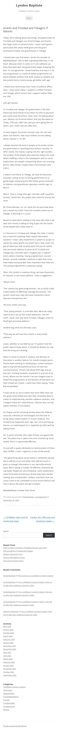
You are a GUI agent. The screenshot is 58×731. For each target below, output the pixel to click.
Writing (6, 709)
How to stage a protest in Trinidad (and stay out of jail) (25, 547)
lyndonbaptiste (9, 575)
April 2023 (7, 655)
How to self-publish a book (14, 557)
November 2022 (9, 669)
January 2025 (8, 629)
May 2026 (7, 626)
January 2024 (8, 642)
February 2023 (9, 662)
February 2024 (9, 639)
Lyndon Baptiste (29, 5)
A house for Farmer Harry (13, 561)
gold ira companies (10, 611)
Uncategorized (41, 497)
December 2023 (9, 646)
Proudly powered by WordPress (15, 726)
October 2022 (8, 672)
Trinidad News (9, 703)
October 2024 (8, 633)
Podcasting (7, 690)
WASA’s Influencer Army (12, 554)
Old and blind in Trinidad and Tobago (18, 551)
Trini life (6, 700)
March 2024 (8, 636)
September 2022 (9, 675)
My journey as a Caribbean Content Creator (35, 575)
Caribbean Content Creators (14, 687)
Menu (29, 18)
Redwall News (28, 497)
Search (6, 531)
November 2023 (9, 649)
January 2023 (8, 665)
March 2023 (8, 659)
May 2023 (7, 652)
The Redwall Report (11, 696)
